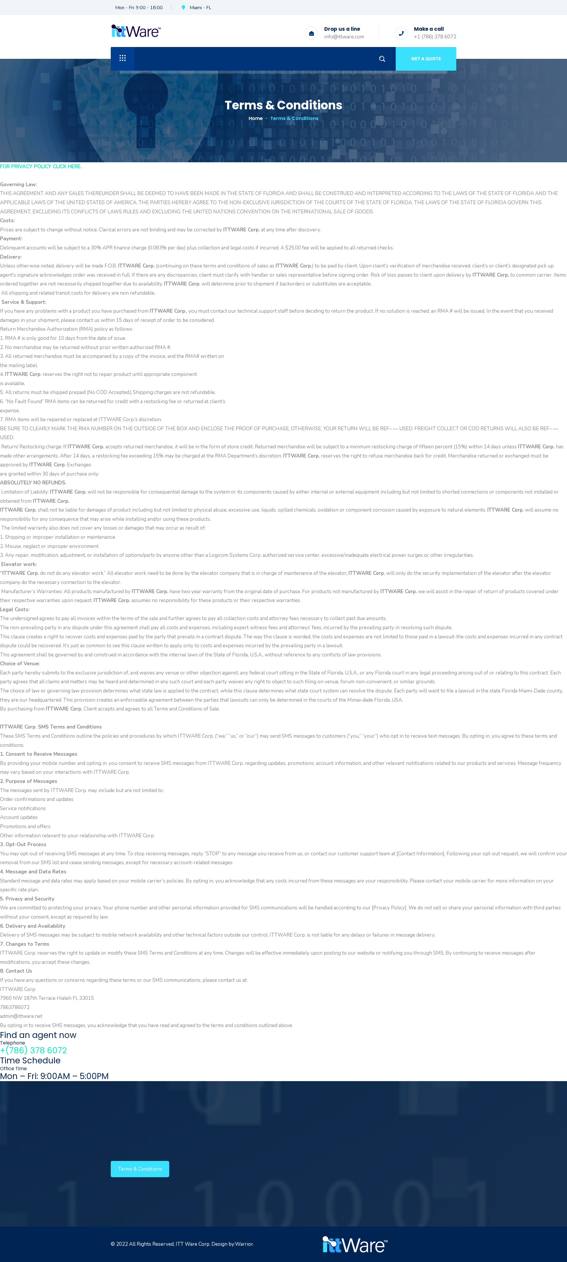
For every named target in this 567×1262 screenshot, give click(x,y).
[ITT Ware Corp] (136, 30)
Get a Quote (426, 59)
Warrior (244, 1244)
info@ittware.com (344, 36)
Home (256, 118)
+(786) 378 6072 (33, 1050)
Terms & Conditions (140, 1169)
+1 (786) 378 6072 (435, 36)
